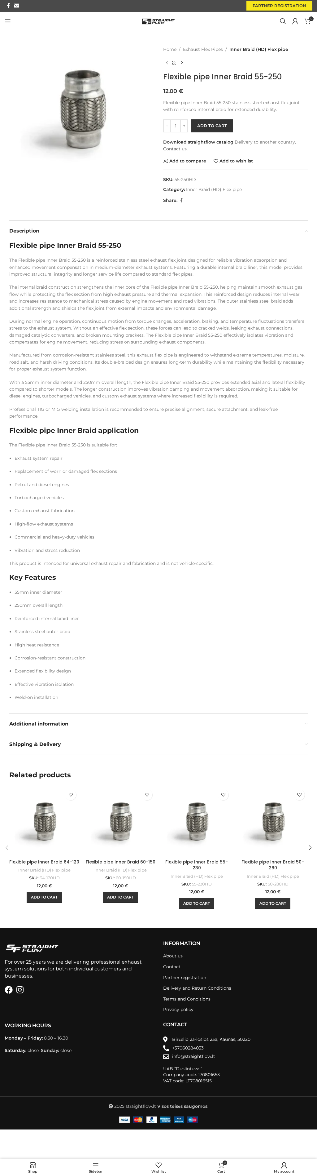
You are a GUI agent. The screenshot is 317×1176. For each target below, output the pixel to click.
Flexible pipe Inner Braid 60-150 (120, 862)
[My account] (295, 21)
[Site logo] (158, 21)
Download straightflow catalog (198, 142)
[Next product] (181, 62)
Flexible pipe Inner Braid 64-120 (44, 862)
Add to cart (212, 125)
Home (169, 49)
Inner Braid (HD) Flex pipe (258, 49)
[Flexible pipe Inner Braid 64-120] (44, 821)
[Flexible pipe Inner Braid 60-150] (120, 821)
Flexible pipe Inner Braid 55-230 (196, 865)
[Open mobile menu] (8, 21)
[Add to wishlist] (70, 794)
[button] (44, 897)
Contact (171, 967)
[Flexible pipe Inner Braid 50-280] (273, 821)
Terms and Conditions (187, 999)
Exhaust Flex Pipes (203, 49)
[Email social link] (16, 6)
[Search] (283, 21)
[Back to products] (174, 62)
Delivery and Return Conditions (197, 988)
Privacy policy (178, 1009)
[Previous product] (167, 62)
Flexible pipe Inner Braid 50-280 (272, 865)
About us (173, 956)
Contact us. (175, 149)
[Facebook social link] (8, 6)
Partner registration (279, 5)
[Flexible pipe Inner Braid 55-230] (197, 821)
